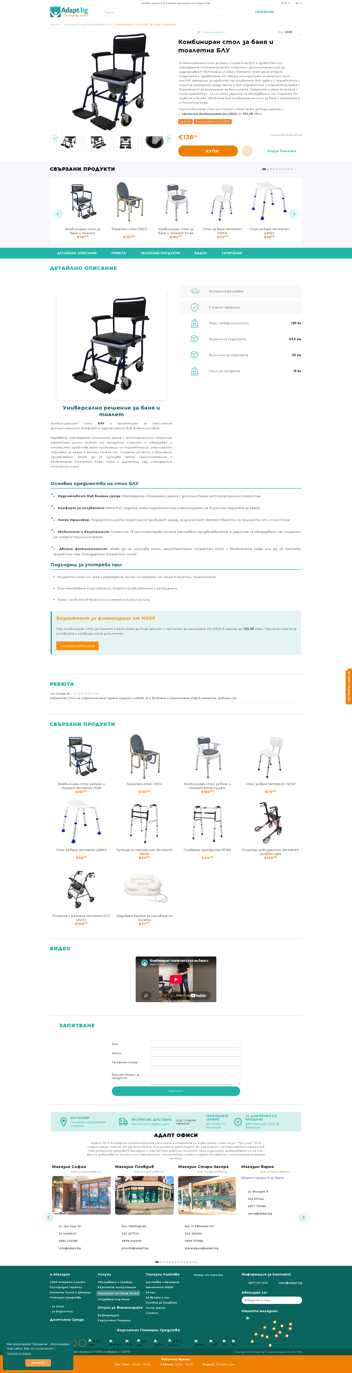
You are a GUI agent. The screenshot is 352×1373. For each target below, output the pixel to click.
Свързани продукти (160, 253)
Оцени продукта (213, 32)
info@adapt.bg (70, 1248)
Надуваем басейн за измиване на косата (145, 917)
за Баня (185, 121)
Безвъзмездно (108, 1315)
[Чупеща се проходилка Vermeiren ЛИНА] (144, 822)
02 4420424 (67, 1233)
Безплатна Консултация (117, 1287)
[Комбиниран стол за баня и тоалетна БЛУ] (69, 138)
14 (196, 1262)
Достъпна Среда (67, 1320)
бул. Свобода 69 (134, 1226)
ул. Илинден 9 (258, 1191)
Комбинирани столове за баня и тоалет (145, 24)
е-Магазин (60, 1274)
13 (193, 1262)
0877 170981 (257, 1206)
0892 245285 (68, 1241)
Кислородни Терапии (66, 1287)
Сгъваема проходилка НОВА (207, 850)
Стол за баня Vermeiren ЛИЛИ (222, 231)
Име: (115, 1044)
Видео (201, 253)
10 (292, 169)
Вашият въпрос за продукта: (126, 1076)
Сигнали (152, 1313)
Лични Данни (155, 1307)
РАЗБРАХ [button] (38, 1362)
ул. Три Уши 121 (70, 1226)
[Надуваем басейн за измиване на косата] (144, 888)
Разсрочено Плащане (114, 1320)
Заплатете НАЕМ (159, 1287)
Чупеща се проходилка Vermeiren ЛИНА (144, 851)
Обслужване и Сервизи (115, 1282)
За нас (150, 1292)
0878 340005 (131, 1241)
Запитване (231, 253)
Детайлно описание (77, 253)
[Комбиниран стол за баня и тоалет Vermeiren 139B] (83, 201)
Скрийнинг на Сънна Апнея (118, 1293)
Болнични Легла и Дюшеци (70, 1292)
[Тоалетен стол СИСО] (129, 201)
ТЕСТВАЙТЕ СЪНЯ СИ (349, 686)
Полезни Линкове (163, 1274)
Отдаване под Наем (113, 1299)
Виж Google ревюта (86, 1171)
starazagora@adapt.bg (201, 1248)
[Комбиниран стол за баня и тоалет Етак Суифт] (176, 201)
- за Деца (57, 1306)
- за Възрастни (61, 1311)
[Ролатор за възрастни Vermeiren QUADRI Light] (270, 822)
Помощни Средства (65, 1297)
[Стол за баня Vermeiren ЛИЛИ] (222, 201)
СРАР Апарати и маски (67, 1282)
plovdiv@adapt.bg (135, 1248)
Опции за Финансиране (120, 1308)
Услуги (104, 1274)
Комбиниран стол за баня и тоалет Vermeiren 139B (82, 231)
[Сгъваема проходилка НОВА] (207, 822)
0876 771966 (194, 1241)
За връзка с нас (157, 1297)
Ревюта (118, 253)
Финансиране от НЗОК (213, 121)
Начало (55, 24)
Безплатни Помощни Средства (148, 1330)
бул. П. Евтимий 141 (199, 1226)
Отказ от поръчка (208, 1275)
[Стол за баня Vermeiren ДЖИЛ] (269, 201)
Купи (212, 151)
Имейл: (117, 1053)
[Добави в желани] (299, 32)
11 (187, 1262)
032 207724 (130, 1233)
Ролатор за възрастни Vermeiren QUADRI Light (270, 851)
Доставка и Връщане (162, 1282)
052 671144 (256, 1199)
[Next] (170, 138)
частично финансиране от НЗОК (209, 113)
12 (190, 1262)
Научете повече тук (77, 645)
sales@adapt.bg (290, 1282)
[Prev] (54, 138)
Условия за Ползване (161, 1302)
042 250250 (193, 1233)
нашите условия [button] (19, 1353)
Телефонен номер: (125, 1062)
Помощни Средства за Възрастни (87, 24)
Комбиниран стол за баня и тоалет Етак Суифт (176, 231)
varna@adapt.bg (260, 1213)
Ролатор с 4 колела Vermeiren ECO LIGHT (81, 917)
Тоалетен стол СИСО (129, 229)
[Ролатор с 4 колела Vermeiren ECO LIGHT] (81, 888)
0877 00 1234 (258, 1282)
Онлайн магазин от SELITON (284, 1351)
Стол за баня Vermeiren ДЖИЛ (269, 231)
